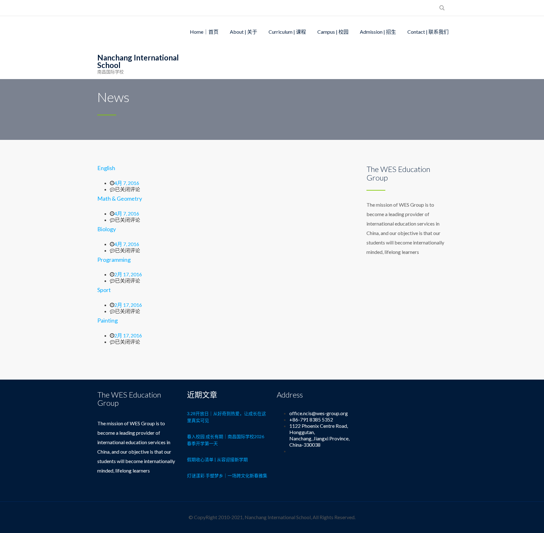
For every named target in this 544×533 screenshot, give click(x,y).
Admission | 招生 (378, 32)
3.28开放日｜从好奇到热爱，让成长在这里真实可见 (226, 417)
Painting (107, 320)
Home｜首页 (204, 32)
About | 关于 (243, 32)
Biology (106, 229)
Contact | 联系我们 (428, 32)
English (106, 167)
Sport (104, 289)
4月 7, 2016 (126, 183)
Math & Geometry (119, 198)
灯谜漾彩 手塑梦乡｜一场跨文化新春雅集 (227, 475)
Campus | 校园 (332, 32)
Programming (114, 259)
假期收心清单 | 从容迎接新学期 (217, 459)
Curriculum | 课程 (287, 32)
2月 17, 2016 (128, 274)
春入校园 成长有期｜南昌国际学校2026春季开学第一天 (225, 440)
